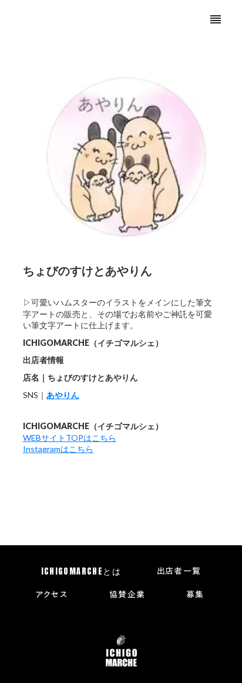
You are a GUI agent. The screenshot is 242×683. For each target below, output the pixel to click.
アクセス (51, 595)
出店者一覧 (179, 571)
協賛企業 (127, 595)
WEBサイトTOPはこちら (69, 438)
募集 (195, 595)
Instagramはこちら (58, 449)
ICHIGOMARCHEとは (81, 571)
